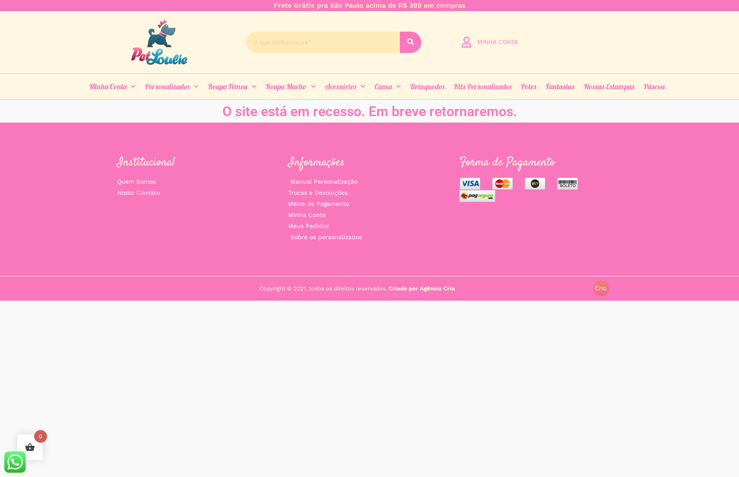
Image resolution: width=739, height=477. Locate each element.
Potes (528, 86)
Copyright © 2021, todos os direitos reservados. (357, 288)
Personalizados (167, 86)
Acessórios (340, 86)
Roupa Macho (286, 86)
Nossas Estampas (609, 86)
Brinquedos (427, 86)
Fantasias (560, 86)
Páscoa (654, 86)
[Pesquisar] (410, 42)
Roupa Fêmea (227, 86)
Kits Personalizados (482, 86)
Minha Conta (108, 86)
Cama (383, 86)
